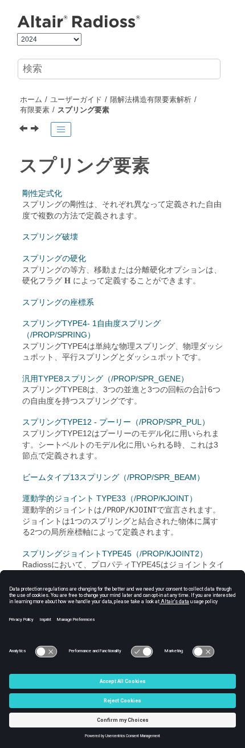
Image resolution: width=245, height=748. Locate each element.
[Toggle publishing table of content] (61, 129)
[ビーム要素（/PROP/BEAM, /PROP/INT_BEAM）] (24, 130)
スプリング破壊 (50, 236)
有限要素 (35, 110)
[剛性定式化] (38, 130)
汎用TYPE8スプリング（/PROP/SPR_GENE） (105, 378)
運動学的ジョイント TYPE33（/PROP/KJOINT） (109, 498)
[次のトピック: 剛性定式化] (37, 130)
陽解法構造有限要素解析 (150, 100)
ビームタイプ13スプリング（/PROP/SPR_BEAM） (113, 477)
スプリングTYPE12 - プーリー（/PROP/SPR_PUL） (116, 421)
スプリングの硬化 (54, 258)
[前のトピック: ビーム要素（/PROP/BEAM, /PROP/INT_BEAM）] (24, 130)
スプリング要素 (83, 110)
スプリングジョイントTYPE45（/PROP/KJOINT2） (114, 553)
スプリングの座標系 (58, 302)
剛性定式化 (42, 193)
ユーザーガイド (76, 100)
